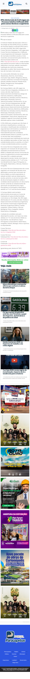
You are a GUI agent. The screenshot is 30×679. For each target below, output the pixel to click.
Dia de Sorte (23, 660)
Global (15, 656)
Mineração (22, 654)
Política (7, 654)
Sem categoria (15, 18)
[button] (13, 30)
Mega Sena (15, 662)
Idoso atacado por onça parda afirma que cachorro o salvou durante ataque (14, 286)
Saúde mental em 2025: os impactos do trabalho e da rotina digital (13, 344)
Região (16, 651)
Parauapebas (7, 651)
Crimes (23, 651)
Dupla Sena (6, 660)
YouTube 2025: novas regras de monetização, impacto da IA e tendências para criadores (15, 372)
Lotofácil (14, 660)
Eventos (14, 654)
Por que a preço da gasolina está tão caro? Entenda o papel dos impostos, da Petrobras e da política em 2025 (14, 315)
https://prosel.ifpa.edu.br (11, 61)
